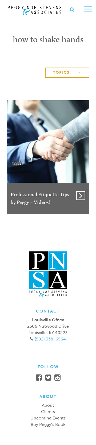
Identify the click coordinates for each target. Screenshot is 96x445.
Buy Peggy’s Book (48, 424)
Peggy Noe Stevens (34, 10)
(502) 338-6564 (50, 339)
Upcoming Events (48, 418)
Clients (48, 411)
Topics (62, 72)
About (48, 405)
